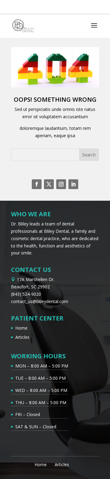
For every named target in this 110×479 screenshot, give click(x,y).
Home (21, 328)
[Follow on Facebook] (37, 184)
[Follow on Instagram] (61, 184)
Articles (22, 337)
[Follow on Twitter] (49, 184)
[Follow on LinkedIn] (73, 184)
